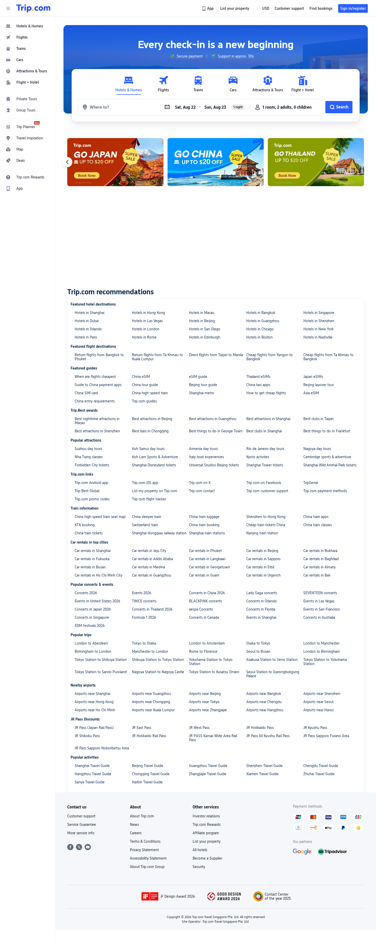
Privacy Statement (144, 850)
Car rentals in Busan (90, 567)
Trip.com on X (200, 483)
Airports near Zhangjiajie (208, 710)
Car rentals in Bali (316, 575)
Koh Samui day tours (148, 449)
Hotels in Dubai (87, 321)
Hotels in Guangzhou (262, 321)
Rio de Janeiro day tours (265, 449)
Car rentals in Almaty (319, 567)
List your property (206, 841)
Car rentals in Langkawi (207, 559)
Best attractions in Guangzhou (212, 419)
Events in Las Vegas (318, 601)
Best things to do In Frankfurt (326, 431)
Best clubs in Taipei (318, 419)
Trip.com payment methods (325, 491)
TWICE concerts (144, 601)
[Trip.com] (33, 8)
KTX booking (85, 525)
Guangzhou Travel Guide (208, 766)
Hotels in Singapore (318, 313)
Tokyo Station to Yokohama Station (325, 662)
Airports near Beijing (205, 694)
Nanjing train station (262, 533)
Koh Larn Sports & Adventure (155, 457)
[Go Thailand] (316, 162)
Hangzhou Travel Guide (93, 774)
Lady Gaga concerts (261, 593)
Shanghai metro (201, 393)
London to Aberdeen (91, 643)
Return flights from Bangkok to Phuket (99, 357)
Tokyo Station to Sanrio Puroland (101, 672)
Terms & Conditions (145, 841)
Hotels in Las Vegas (147, 321)
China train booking (204, 525)
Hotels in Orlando (88, 329)
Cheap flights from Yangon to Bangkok (269, 357)
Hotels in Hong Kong (148, 313)
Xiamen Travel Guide (262, 774)
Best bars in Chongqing (150, 431)
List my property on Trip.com (154, 491)
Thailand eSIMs (258, 377)
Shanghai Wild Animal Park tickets (329, 465)
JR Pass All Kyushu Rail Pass (268, 736)
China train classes (317, 525)
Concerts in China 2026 (207, 593)
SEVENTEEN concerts (320, 593)
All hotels (200, 850)
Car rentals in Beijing (262, 551)
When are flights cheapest (95, 377)
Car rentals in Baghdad (321, 559)
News (134, 824)
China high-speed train (150, 393)
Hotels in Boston (259, 337)
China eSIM (141, 377)
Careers (135, 833)
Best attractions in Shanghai (268, 419)
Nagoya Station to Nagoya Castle (158, 672)
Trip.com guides (144, 401)
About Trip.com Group (147, 867)
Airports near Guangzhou (151, 694)
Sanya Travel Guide (90, 782)
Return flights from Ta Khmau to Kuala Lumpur (157, 357)
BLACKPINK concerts (205, 601)
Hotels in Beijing (202, 321)
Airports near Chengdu (264, 702)
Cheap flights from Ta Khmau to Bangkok (328, 357)
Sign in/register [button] (353, 8)
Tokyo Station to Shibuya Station (101, 660)
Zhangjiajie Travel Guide (207, 774)
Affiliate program (206, 833)
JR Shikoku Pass (87, 736)
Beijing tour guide (203, 385)
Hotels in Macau (201, 313)
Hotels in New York (318, 329)
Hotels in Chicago (260, 329)
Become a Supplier (207, 858)
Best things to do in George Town (215, 431)
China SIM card (86, 393)
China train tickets (89, 533)
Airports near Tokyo (204, 702)
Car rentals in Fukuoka (92, 559)
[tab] (128, 84)
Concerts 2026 (86, 593)
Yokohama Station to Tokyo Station (211, 662)
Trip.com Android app (91, 483)
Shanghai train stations (207, 533)
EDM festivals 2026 (90, 626)
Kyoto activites (257, 457)
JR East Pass (141, 728)
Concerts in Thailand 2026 (152, 609)
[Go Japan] (115, 162)
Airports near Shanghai (92, 694)
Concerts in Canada (204, 617)
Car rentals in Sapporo (263, 559)
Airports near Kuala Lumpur (153, 710)
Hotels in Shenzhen (318, 321)
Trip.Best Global (87, 491)
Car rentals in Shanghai (92, 551)
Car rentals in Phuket (205, 551)
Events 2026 (141, 593)
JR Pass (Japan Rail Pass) (94, 728)
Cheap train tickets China (265, 525)
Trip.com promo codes (92, 499)
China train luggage (204, 517)
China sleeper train (146, 517)
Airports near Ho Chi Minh (95, 710)
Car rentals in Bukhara (320, 551)
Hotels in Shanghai (89, 313)
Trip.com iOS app (145, 483)
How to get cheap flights (266, 393)
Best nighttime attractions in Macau (97, 421)
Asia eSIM (311, 393)
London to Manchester (321, 643)
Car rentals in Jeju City (149, 551)
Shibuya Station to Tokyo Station (158, 660)
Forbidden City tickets (92, 465)
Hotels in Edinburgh (204, 337)
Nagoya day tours (317, 449)
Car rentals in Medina (148, 567)
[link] (208, 8)
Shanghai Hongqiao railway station (159, 533)
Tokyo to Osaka (144, 643)
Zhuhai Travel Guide (319, 774)
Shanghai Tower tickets (264, 465)
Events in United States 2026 (97, 601)
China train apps (315, 517)
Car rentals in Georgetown (209, 567)
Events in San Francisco (321, 609)
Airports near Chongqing (151, 702)
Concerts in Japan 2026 (93, 609)
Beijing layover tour (318, 385)
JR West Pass (199, 728)
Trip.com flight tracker (149, 499)
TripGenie (310, 483)
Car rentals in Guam (204, 575)
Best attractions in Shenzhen (97, 431)
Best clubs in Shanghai (264, 431)
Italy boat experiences (206, 457)
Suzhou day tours (88, 449)
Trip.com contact (202, 491)
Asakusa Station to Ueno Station (271, 660)
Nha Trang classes (89, 457)
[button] (8, 8)
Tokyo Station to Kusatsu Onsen (214, 672)
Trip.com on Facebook (263, 483)
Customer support (81, 816)
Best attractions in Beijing (152, 419)
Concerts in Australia (319, 617)
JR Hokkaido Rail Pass (149, 736)
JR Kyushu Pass (315, 728)
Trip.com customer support (267, 491)
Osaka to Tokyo (258, 643)
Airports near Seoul (318, 702)
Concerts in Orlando (261, 601)
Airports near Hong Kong (94, 702)
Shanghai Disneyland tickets (154, 465)
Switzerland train (145, 525)
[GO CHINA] (216, 162)
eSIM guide (198, 377)
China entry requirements (95, 401)
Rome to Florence (203, 651)
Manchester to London (150, 651)
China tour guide (145, 385)
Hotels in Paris (86, 337)
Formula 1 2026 (144, 617)
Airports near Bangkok (263, 694)
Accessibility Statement (148, 858)
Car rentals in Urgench (263, 575)
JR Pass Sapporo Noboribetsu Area (102, 748)
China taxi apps (258, 385)
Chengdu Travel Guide (320, 766)
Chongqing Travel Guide (151, 774)
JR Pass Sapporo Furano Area (326, 736)
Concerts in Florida (260, 609)
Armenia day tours (203, 449)
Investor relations (206, 816)
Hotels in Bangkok (260, 313)
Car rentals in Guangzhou (151, 575)
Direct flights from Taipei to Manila (216, 355)
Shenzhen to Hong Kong (265, 517)
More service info (80, 833)
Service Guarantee (81, 824)
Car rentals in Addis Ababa (152, 559)
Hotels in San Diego (204, 329)
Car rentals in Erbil (260, 567)
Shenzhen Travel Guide (264, 766)
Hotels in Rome (144, 337)
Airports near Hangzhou (264, 710)
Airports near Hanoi (318, 710)
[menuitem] (27, 26)
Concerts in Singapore (92, 617)
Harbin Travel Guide (147, 782)
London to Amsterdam (207, 643)
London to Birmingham (321, 651)
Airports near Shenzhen (321, 694)
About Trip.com (142, 816)
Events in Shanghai (261, 617)
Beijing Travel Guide (147, 766)
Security (199, 867)
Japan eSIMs (313, 377)
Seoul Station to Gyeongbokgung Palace (272, 674)
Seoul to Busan (258, 651)
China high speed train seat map (100, 517)
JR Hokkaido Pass (260, 728)
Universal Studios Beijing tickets (214, 465)
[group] (186, 56)
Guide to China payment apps (98, 385)
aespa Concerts (201, 609)
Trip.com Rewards (206, 824)
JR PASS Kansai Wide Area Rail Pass (213, 738)
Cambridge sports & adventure (327, 457)
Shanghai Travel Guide (92, 766)
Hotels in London (145, 329)
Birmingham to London (93, 651)
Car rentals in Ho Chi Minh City (98, 575)
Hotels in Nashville (318, 337)
